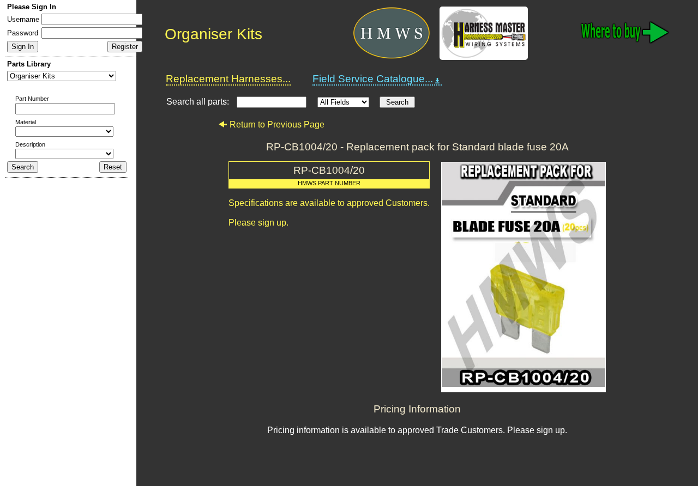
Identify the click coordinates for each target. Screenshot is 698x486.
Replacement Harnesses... (228, 78)
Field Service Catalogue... (372, 78)
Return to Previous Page (277, 124)
